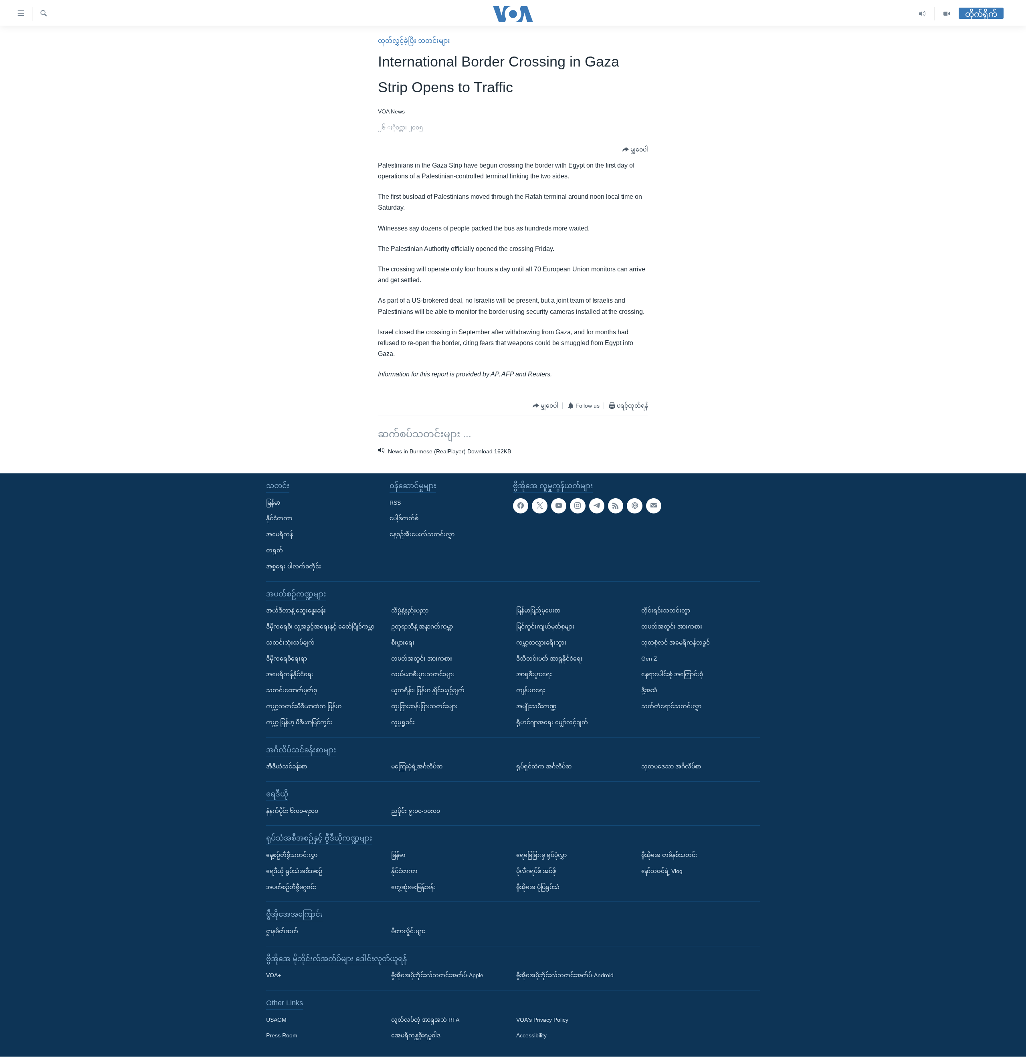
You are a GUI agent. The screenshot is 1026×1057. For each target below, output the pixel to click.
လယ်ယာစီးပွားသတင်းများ (422, 674)
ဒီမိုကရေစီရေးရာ (286, 658)
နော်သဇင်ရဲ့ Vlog (662, 871)
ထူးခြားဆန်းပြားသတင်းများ (424, 706)
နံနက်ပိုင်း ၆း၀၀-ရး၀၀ (292, 811)
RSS (395, 502)
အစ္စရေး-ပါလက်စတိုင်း (293, 566)
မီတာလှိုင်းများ (408, 931)
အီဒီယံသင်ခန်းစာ (286, 766)
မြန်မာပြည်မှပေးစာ (538, 610)
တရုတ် (274, 550)
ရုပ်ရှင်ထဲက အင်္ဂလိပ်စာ (544, 766)
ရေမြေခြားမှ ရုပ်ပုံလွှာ (541, 855)
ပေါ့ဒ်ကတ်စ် (404, 518)
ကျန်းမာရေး (530, 690)
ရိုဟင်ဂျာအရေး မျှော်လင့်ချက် (552, 722)
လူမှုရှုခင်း (403, 722)
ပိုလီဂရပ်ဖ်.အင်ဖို (536, 871)
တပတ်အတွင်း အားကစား (421, 658)
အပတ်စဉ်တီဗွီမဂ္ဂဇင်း (291, 887)
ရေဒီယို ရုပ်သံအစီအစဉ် (294, 871)
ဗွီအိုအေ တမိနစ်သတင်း (669, 855)
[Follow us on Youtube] (558, 505)
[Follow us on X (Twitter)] (539, 505)
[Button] (635, 150)
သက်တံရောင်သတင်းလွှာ (671, 706)
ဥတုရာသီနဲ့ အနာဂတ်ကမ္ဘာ (422, 626)
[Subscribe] (653, 505)
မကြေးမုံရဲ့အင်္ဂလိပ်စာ (416, 766)
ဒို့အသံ (649, 690)
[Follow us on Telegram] (596, 505)
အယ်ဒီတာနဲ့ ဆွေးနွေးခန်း (296, 610)
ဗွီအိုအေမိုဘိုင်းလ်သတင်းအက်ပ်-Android (565, 975)
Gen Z (649, 658)
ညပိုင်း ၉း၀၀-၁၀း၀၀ (415, 811)
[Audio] (922, 13)
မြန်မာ (273, 502)
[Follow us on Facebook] (520, 505)
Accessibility (531, 1036)
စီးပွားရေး (402, 642)
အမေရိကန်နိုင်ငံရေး (289, 674)
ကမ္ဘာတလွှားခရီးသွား (541, 642)
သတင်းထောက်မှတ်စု (291, 690)
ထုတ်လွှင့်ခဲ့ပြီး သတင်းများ (414, 40)
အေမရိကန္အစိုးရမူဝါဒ (415, 1036)
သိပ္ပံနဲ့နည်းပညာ (409, 610)
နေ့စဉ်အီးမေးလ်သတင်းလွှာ (422, 534)
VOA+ (273, 975)
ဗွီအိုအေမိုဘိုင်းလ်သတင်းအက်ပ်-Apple (437, 975)
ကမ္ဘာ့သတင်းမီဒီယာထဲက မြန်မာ (303, 706)
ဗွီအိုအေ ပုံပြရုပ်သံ (537, 887)
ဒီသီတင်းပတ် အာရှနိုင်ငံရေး (549, 658)
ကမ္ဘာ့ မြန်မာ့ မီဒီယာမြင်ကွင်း (299, 722)
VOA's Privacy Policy (542, 1020)
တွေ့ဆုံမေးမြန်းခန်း (413, 887)
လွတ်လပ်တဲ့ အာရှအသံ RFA (425, 1020)
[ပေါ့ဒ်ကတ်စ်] (634, 505)
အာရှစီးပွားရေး (534, 674)
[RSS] (615, 505)
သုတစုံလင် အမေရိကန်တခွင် (675, 642)
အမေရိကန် (279, 534)
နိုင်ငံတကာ (279, 518)
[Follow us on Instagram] (577, 505)
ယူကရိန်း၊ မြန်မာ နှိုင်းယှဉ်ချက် (428, 690)
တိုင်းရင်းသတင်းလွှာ (665, 610)
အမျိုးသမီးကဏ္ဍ (536, 706)
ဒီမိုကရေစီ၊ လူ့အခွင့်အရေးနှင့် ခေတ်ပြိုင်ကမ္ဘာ (320, 626)
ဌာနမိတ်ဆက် (282, 931)
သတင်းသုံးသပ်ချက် (290, 642)
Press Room (281, 1036)
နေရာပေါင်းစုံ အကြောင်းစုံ (672, 674)
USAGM (276, 1020)
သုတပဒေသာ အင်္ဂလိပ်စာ (671, 766)
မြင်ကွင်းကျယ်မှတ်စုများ (545, 626)
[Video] (947, 13)
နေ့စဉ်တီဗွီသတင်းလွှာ (291, 855)
